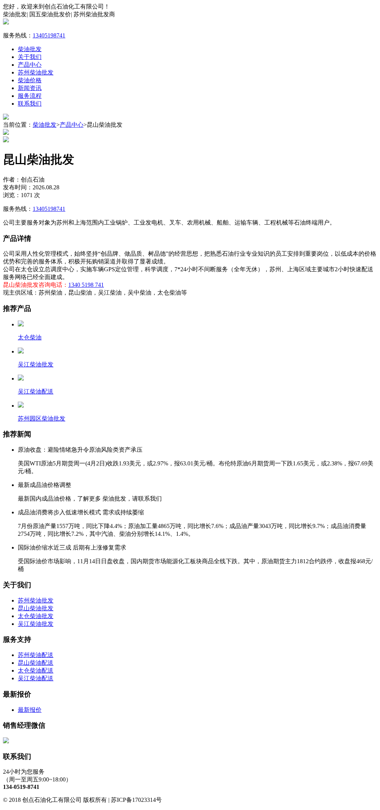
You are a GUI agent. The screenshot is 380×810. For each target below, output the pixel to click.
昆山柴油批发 (35, 608)
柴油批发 (30, 49)
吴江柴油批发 (35, 624)
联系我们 (30, 103)
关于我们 (30, 57)
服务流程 (30, 96)
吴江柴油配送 (35, 678)
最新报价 (30, 710)
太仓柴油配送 (35, 670)
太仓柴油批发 (35, 616)
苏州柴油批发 (35, 72)
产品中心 (30, 65)
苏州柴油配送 (35, 655)
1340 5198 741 (86, 285)
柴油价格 (30, 80)
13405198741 (49, 35)
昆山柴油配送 (35, 663)
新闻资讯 (30, 88)
